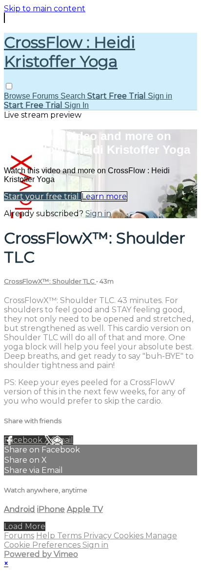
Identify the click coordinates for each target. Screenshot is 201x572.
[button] (9, 86)
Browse (18, 96)
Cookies (129, 535)
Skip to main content (44, 8)
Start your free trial (42, 196)
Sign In (76, 105)
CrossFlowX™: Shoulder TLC (50, 281)
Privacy (98, 535)
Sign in (160, 96)
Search (73, 96)
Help (46, 535)
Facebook (24, 440)
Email (62, 440)
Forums (46, 96)
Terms (70, 535)
